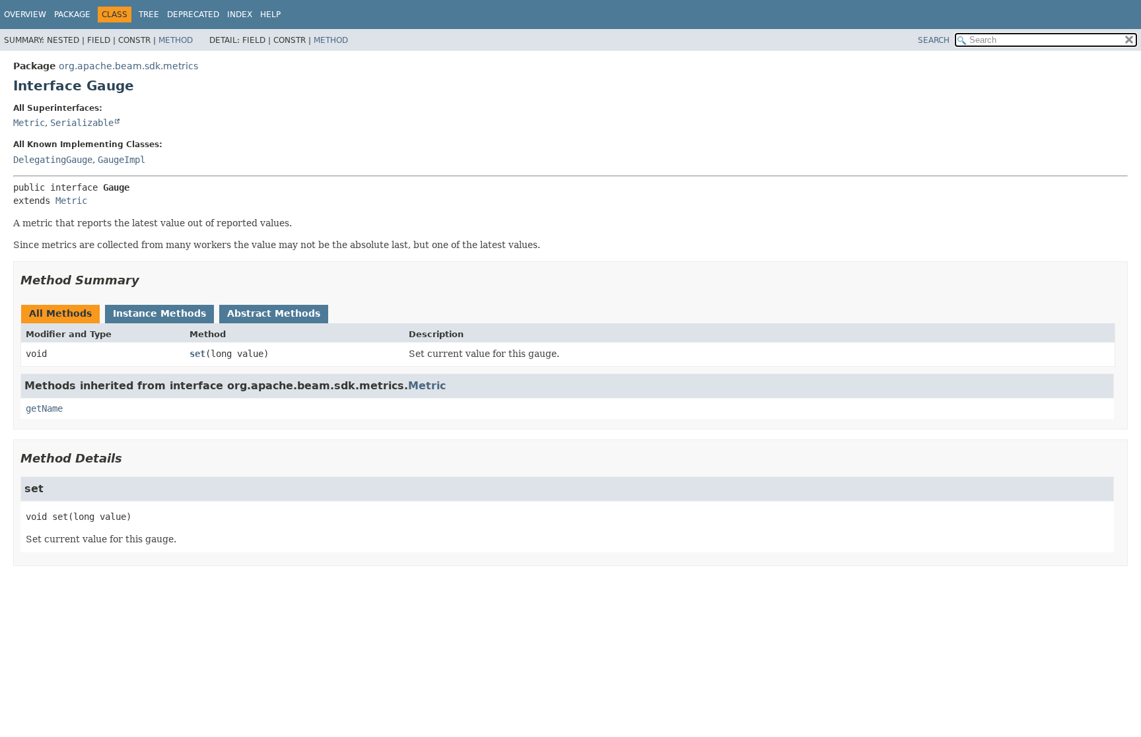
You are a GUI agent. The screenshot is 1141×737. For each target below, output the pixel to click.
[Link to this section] (148, 280)
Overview (25, 14)
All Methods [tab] (60, 313)
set (197, 353)
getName (44, 408)
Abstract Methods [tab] (273, 313)
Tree (149, 14)
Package (72, 14)
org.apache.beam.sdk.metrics (128, 66)
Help (270, 14)
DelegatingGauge (52, 159)
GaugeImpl (121, 159)
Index (239, 14)
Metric (29, 122)
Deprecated (193, 14)
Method (175, 40)
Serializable (82, 122)
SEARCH (934, 40)
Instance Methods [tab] (159, 313)
